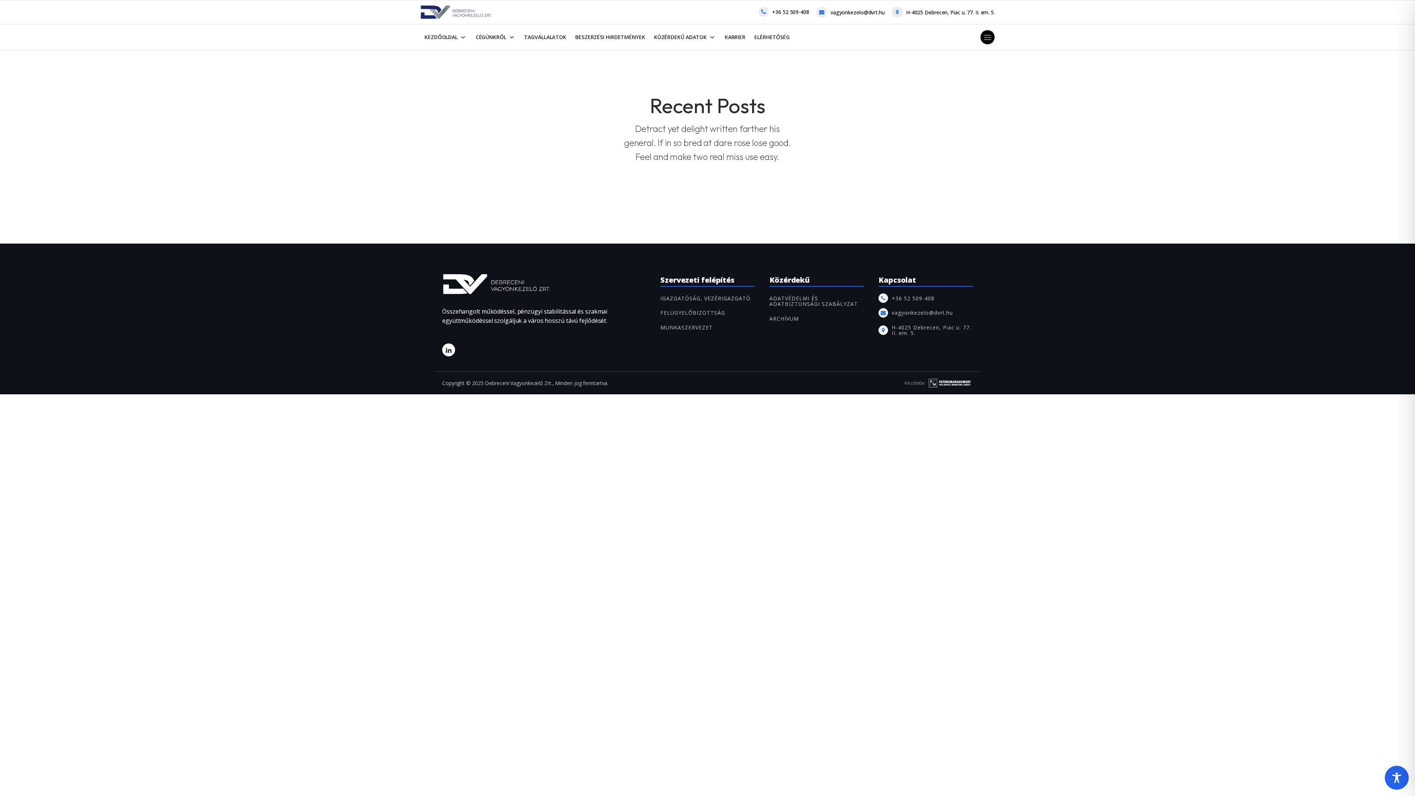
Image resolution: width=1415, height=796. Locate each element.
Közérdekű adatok (680, 37)
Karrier (735, 37)
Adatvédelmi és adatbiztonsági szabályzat (813, 301)
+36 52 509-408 (790, 11)
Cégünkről (491, 37)
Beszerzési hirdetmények (610, 37)
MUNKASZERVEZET (686, 327)
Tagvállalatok (545, 37)
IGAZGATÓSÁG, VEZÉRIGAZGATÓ (705, 298)
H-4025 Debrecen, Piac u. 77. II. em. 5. (950, 12)
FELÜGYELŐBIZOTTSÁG (692, 312)
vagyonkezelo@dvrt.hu (858, 12)
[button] (987, 37)
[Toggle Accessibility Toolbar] (1396, 777)
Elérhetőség (772, 37)
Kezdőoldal (441, 37)
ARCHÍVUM (784, 318)
